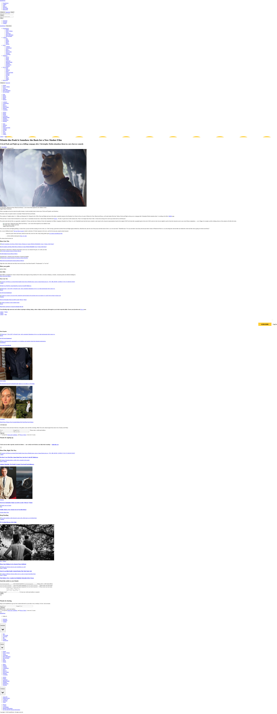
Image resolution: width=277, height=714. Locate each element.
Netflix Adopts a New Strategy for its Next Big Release (13, 509)
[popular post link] (27, 334)
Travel (7, 32)
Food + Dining (9, 31)
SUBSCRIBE (265, 324)
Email (15, 430)
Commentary (9, 47)
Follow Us (3, 12)
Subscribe (8, 12)
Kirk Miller (4, 147)
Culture (4, 4)
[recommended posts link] (37, 453)
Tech (7, 76)
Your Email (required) (19, 583)
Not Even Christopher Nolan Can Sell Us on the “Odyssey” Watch (13, 299)
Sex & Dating (9, 36)
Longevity (8, 60)
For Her (7, 75)
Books (7, 40)
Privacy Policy (23, 434)
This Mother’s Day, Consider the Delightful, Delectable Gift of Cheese (17, 578)
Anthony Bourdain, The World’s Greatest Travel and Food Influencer (17, 464)
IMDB (170, 216)
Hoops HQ (5, 9)
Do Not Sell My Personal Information (11, 709)
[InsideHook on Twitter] (276, 320)
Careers (4, 705)
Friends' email (3, 592)
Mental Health (9, 62)
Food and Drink (9, 72)
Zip (14, 431)
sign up (82, 309)
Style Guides (9, 51)
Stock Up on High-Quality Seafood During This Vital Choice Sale (16, 571)
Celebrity (8, 46)
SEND (2, 593)
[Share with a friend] (269, 320)
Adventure (8, 33)
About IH (5, 696)
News (7, 49)
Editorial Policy (6, 698)
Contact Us (5, 699)
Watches (8, 53)
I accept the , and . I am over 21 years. (19, 434)
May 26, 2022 (23, 236)
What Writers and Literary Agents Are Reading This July (11, 306)
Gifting (7, 79)
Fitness (7, 58)
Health (7, 59)
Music (7, 42)
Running (8, 66)
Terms (4, 702)
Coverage (5, 636)
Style (4, 5)
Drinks (7, 29)
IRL (4, 637)
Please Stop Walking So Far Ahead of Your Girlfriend (13, 564)
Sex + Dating (3, 561)
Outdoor (8, 73)
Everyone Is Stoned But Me (5, 345)
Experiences (5, 3)
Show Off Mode (9, 35)
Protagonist (5, 640)
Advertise (5, 700)
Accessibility (6, 707)
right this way (55, 444)
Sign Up (2, 433)
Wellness (5, 7)
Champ (4, 639)
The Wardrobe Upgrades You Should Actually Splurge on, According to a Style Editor (17, 383)
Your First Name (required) (20, 585)
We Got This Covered (19, 231)
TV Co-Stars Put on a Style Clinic (8, 522)
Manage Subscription (8, 708)
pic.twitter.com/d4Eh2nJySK (55, 233)
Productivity (8, 64)
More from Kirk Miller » (5, 276)
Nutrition (8, 63)
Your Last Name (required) (20, 586)
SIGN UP (2, 607)
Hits (4, 634)
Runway (8, 50)
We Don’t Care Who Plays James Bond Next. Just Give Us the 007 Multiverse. (15, 285)
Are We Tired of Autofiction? (6, 292)
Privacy (4, 704)
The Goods (5, 8)
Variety (55, 218)
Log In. (275, 324)
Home (7, 71)
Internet (7, 44)
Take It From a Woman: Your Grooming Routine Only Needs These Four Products (16, 422)
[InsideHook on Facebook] (272, 320)
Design (7, 41)
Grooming (8, 54)
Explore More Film (4, 512)
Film (7, 38)
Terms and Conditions (12, 434)
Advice (7, 57)
